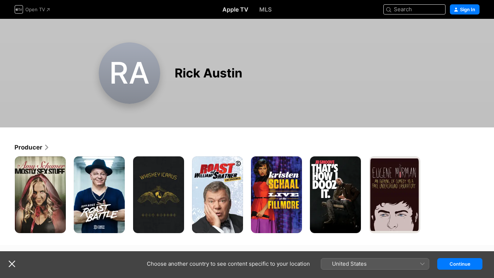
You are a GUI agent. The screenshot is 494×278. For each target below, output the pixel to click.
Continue (460, 264)
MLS (265, 9)
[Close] (12, 264)
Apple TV (235, 9)
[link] (32, 147)
